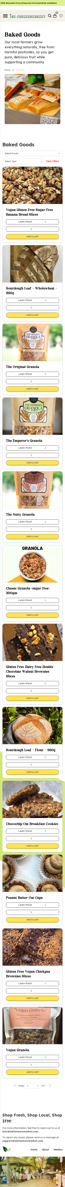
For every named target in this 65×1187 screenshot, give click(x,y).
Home (7, 70)
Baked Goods (11, 153)
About (45, 1149)
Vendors (58, 1149)
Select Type (10, 161)
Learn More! (25, 221)
